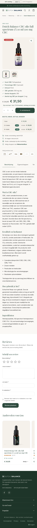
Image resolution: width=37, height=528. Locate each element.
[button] (31, 40)
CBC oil (19, 15)
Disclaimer (30, 521)
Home (4, 15)
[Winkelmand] (33, 10)
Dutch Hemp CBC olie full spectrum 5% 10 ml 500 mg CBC (16, 452)
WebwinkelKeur (22, 144)
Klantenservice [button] (7, 500)
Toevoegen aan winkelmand (25, 110)
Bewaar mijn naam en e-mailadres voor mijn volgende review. (18, 399)
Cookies (22, 521)
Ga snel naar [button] (6, 505)
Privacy (16, 521)
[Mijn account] (29, 10)
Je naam (5, 382)
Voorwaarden (7, 521)
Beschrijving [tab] (9, 164)
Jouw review (6, 366)
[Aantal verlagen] (4, 110)
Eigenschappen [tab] (22, 164)
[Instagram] (9, 492)
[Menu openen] (3, 10)
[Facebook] (4, 492)
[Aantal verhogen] (12, 110)
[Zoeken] (24, 10)
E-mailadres (6, 390)
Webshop (11, 15)
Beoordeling (6, 358)
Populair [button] (5, 510)
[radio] (4, 362)
